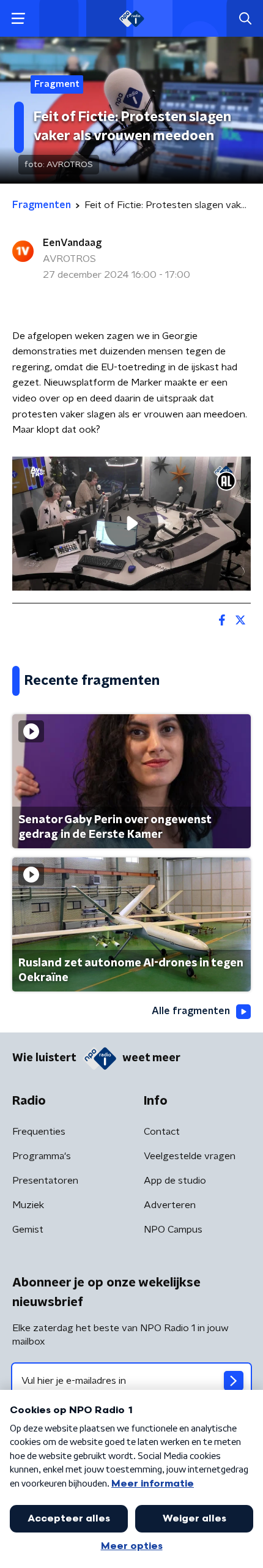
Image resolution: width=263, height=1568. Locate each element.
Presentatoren (45, 1180)
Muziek (28, 1205)
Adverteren (170, 1205)
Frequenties (38, 1132)
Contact (162, 1132)
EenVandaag (72, 243)
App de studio (175, 1180)
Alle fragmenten (191, 1011)
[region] (131, 524)
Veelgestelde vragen (189, 1156)
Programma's (41, 1156)
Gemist (27, 1229)
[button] (18, 18)
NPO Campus (173, 1229)
